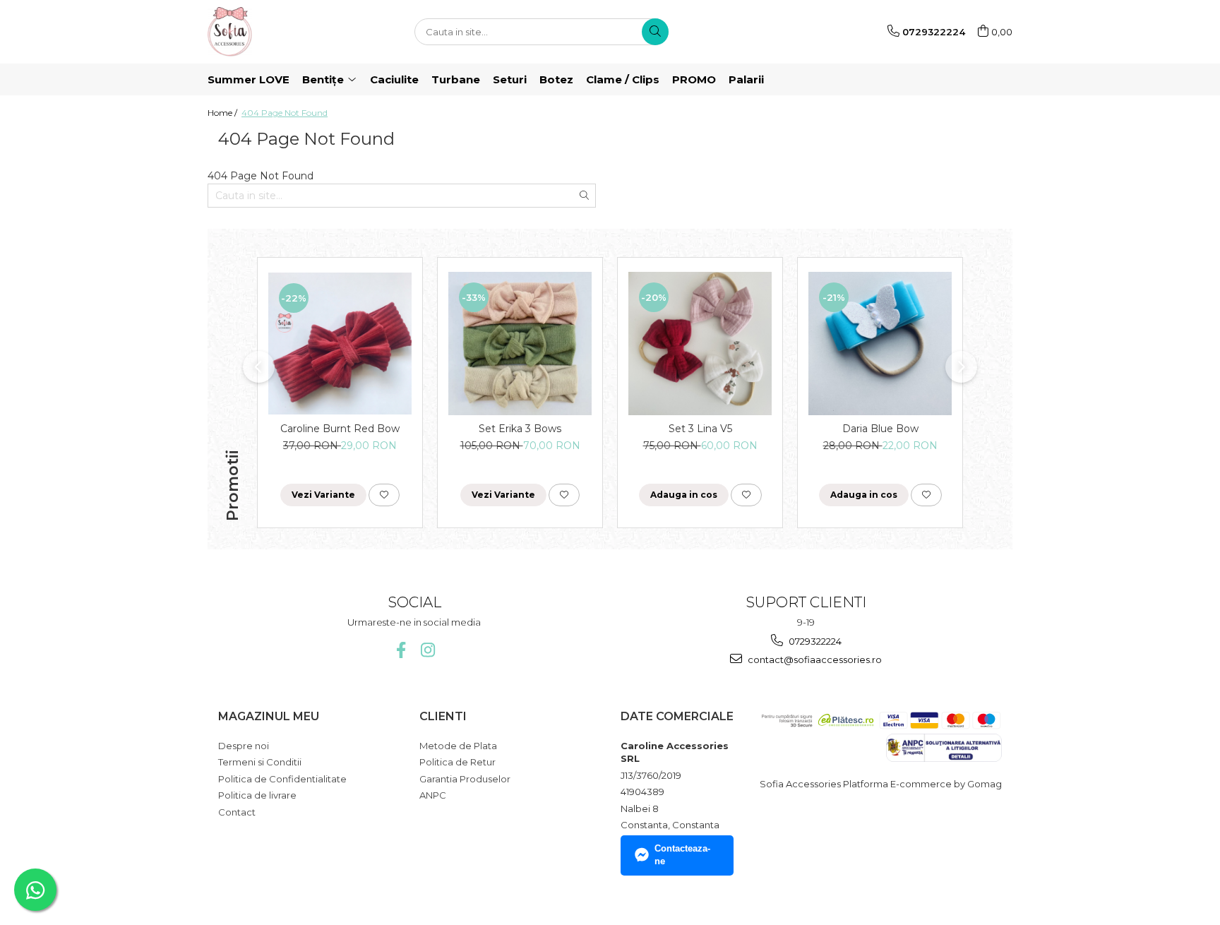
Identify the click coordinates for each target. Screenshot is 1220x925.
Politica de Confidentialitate (282, 778)
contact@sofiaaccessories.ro (814, 659)
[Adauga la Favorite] (384, 495)
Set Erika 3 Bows (520, 428)
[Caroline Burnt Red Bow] (340, 343)
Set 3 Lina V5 (700, 428)
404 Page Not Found (284, 112)
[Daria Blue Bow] (880, 343)
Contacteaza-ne (682, 855)
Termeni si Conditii (259, 762)
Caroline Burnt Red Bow (340, 428)
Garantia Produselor (464, 778)
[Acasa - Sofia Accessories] (278, 31)
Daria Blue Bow (880, 428)
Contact (237, 812)
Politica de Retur (457, 762)
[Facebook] (400, 650)
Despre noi (243, 745)
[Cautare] (655, 31)
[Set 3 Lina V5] (700, 343)
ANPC (432, 795)
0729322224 (814, 641)
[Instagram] (427, 650)
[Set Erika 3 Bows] (520, 343)
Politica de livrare (257, 795)
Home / (223, 112)
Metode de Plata (458, 745)
